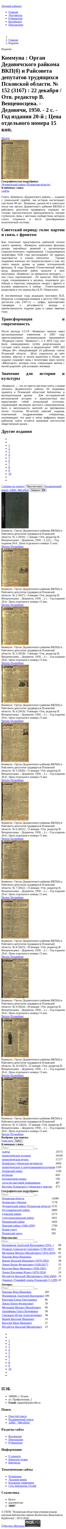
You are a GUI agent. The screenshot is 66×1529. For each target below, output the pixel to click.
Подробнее (17, 546)
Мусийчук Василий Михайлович (22, 1326)
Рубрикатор (15, 18)
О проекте (14, 1456)
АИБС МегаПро (19, 490)
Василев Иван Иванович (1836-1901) (24, 1268)
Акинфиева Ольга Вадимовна (20, 1311)
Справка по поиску (13, 486)
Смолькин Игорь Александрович (22, 1315)
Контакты (14, 1462)
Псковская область (13, 1198)
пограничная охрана (14, 1178)
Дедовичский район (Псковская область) (25, 184)
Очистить (7, 1140)
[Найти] (36, 1148)
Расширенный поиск (20, 1419)
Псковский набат (12, 1171)
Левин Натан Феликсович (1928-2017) (25, 1264)
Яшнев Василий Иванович (18, 1319)
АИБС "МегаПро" (19, 1422)
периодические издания (16, 1155)
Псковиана (14, 1476)
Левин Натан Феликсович (17, 1303)
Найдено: (38, 490)
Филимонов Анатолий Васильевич (23, 1295)
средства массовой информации (21, 1182)
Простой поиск (17, 1416)
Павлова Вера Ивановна (16, 1256)
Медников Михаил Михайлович (21, 1307)
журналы (7, 1174)
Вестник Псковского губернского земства (27, 1186)
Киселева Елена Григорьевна (19, 1299)
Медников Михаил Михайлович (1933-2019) (28, 1252)
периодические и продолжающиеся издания (28, 1167)
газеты (5, 190)
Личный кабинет (11, 6)
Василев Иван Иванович (17, 1322)
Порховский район (13, 1221)
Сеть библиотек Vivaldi (22, 1485)
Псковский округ (12, 1233)
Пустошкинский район (16, 1210)
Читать (5, 138)
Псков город (9, 1229)
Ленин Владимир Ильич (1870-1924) (24, 1272)
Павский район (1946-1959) (18, 1225)
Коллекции (15, 21)
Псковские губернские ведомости (22, 1163)
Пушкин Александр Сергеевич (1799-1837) (28, 1249)
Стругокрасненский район (18, 1217)
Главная (13, 12)
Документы (15, 15)
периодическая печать (15, 1159)
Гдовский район (11, 1213)
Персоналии (15, 24)
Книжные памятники (21, 1482)
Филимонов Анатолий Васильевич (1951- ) (28, 1245)
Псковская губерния (14, 1202)
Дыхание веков (17, 1479)
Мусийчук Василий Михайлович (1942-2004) (29, 1276)
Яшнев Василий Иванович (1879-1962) (25, 1260)
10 (9, 473)
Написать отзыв (18, 1459)
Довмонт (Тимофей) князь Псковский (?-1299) (30, 1280)
